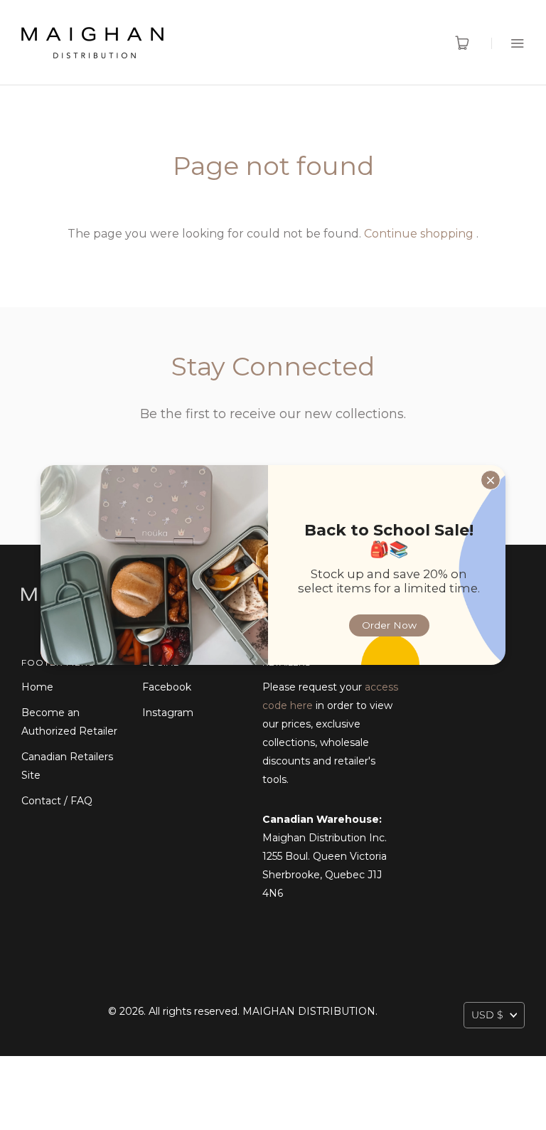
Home (37, 687)
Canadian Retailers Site (67, 766)
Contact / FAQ (56, 800)
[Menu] (508, 43)
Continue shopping (418, 233)
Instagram (167, 712)
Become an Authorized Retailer (69, 721)
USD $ (487, 1014)
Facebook (166, 687)
